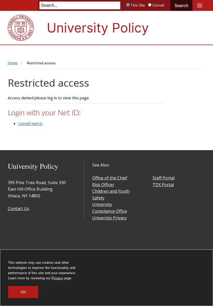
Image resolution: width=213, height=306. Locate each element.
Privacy (57, 278)
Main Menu (199, 5)
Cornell (158, 5)
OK (23, 292)
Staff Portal (163, 178)
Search (181, 5)
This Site (138, 5)
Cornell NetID (30, 123)
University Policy (98, 28)
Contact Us (18, 208)
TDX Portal (163, 184)
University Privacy (109, 218)
